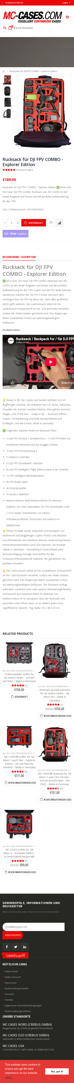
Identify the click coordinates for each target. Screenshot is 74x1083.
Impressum (11, 982)
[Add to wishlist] (51, 222)
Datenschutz (11, 971)
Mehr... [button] (10, 1077)
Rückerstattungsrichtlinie (18, 1011)
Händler (9, 999)
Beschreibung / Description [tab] (19, 257)
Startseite (4, 71)
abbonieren (13, 935)
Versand (9, 994)
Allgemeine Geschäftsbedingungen (23, 1005)
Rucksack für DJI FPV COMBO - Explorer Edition (33, 161)
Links (65, 3)
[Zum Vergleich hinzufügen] (59, 222)
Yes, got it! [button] (57, 1071)
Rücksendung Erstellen (17, 988)
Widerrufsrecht (13, 977)
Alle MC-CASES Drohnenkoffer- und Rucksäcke (25, 671)
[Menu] (67, 17)
